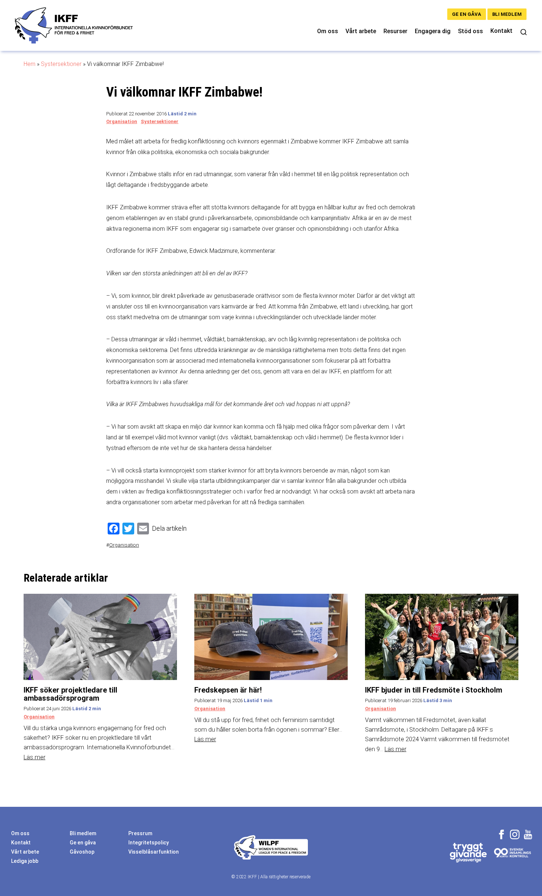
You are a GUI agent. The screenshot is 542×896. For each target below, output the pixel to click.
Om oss (327, 31)
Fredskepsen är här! (228, 690)
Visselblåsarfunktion (153, 852)
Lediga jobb (24, 861)
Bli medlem (507, 14)
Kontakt (501, 30)
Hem (29, 63)
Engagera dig (433, 31)
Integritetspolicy (148, 843)
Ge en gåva (466, 14)
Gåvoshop (82, 852)
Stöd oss (470, 31)
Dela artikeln (169, 528)
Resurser (395, 31)
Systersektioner (61, 63)
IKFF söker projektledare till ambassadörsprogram (70, 694)
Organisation (121, 121)
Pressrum (140, 833)
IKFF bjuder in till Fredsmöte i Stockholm (433, 690)
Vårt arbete (360, 31)
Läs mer (34, 757)
